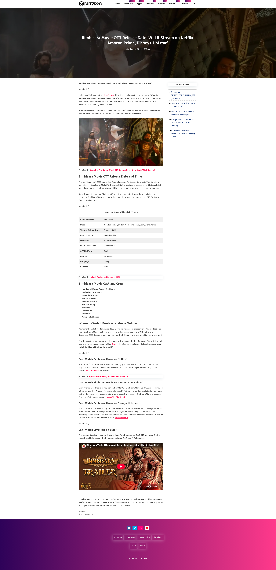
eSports (162, 3)
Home (117, 3)
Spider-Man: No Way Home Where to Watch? (109, 376)
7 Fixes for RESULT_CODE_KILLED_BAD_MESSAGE (183, 95)
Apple (140, 3)
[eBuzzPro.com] (91, 4)
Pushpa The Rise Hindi (115, 397)
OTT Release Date (87, 514)
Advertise (174, 3)
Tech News (129, 3)
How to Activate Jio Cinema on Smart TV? (183, 105)
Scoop (83, 511)
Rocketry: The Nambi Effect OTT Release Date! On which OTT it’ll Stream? (122, 170)
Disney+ (115, 344)
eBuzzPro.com (109, 95)
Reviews (186, 3)
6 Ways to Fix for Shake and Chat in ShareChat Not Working (183, 122)
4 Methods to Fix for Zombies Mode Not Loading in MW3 (183, 134)
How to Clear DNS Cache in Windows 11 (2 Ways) (182, 113)
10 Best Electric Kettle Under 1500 (105, 277)
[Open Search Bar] (194, 4)
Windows (151, 3)
